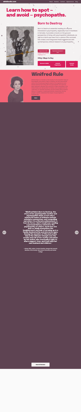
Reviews (56, 1)
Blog (76, 1)
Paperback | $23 (43, 51)
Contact (62, 1)
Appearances (70, 1)
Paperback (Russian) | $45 (57, 51)
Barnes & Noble (44, 63)
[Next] (77, 232)
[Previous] (4, 232)
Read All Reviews (40, 364)
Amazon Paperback (58, 64)
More (35, 98)
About (51, 1)
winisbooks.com (9, 1)
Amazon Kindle (72, 64)
